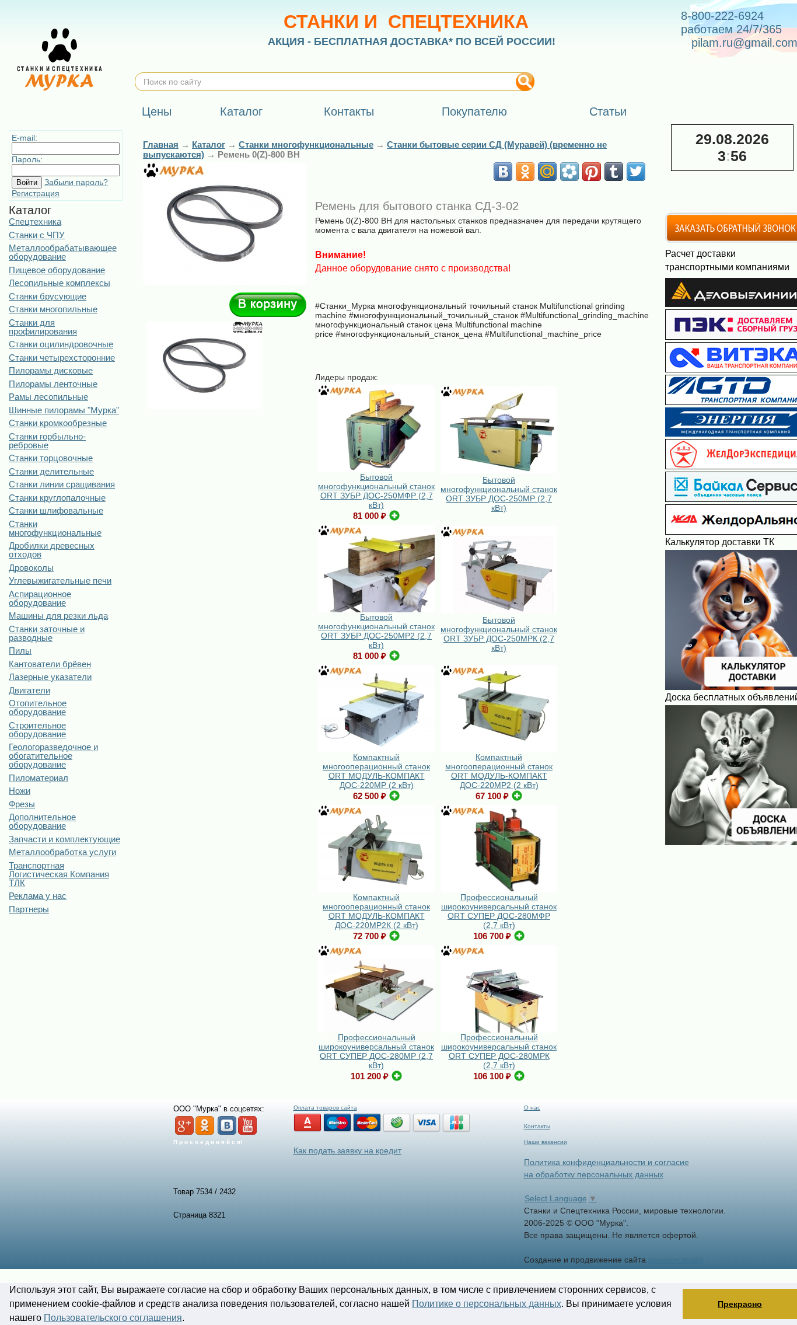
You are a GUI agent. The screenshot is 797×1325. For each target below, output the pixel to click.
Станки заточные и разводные (47, 633)
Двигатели (29, 690)
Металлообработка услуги (62, 852)
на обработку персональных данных (593, 1174)
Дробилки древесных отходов (52, 550)
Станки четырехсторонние (62, 357)
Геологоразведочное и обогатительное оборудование (53, 755)
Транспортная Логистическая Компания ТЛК (59, 874)
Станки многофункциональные (55, 528)
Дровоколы (31, 567)
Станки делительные (51, 471)
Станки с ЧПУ (37, 235)
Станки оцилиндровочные (61, 344)
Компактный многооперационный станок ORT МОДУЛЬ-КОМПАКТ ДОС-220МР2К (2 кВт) (376, 911)
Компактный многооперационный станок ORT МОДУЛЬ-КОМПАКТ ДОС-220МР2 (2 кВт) (499, 771)
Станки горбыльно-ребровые (47, 440)
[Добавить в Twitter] (636, 171)
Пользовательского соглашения (113, 1318)
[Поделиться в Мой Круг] (569, 171)
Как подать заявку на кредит (347, 1150)
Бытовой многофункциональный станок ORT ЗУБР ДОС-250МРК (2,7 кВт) (499, 634)
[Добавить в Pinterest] (591, 171)
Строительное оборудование (37, 729)
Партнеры (29, 909)
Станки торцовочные (51, 458)
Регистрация (36, 193)
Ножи (19, 790)
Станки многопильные (53, 309)
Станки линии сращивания (62, 484)
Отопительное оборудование (38, 707)
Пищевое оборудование (57, 270)
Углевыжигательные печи (60, 580)
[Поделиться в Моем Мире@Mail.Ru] (547, 171)
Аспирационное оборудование (40, 598)
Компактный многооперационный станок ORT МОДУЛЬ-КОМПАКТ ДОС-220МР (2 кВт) (376, 771)
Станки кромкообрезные (58, 423)
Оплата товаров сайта (325, 1107)
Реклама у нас (38, 895)
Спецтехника (35, 221)
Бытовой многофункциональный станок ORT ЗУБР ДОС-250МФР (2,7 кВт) (376, 491)
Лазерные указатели (50, 676)
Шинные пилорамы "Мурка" (64, 410)
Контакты (537, 1126)
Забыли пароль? (76, 182)
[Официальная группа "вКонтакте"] (227, 1132)
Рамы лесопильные (48, 396)
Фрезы (22, 804)
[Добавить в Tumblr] (613, 171)
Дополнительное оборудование (42, 821)
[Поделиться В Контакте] (503, 171)
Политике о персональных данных (486, 1304)
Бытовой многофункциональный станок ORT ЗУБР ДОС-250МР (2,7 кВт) (499, 493)
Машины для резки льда (58, 615)
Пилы (20, 650)
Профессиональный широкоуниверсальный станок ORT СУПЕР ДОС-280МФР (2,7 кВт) (499, 911)
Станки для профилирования (43, 327)
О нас (532, 1107)
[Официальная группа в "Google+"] (184, 1132)
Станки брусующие (47, 296)
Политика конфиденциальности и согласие (606, 1162)
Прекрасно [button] (740, 1304)
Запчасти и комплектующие (64, 839)
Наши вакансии (545, 1142)
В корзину (267, 304)
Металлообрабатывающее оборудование (63, 252)
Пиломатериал (38, 777)
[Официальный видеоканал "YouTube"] (247, 1132)
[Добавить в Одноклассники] (525, 171)
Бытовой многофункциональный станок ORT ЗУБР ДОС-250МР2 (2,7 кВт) (376, 631)
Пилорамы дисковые (51, 370)
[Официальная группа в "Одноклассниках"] (204, 1132)
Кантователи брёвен (50, 664)
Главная (161, 144)
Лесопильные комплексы (59, 282)
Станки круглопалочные (57, 497)
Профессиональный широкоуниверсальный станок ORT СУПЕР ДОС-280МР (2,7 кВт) (376, 1051)
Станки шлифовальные (56, 510)
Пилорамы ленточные (53, 383)
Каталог (208, 144)
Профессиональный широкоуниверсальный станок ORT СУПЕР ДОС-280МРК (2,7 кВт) (499, 1051)
